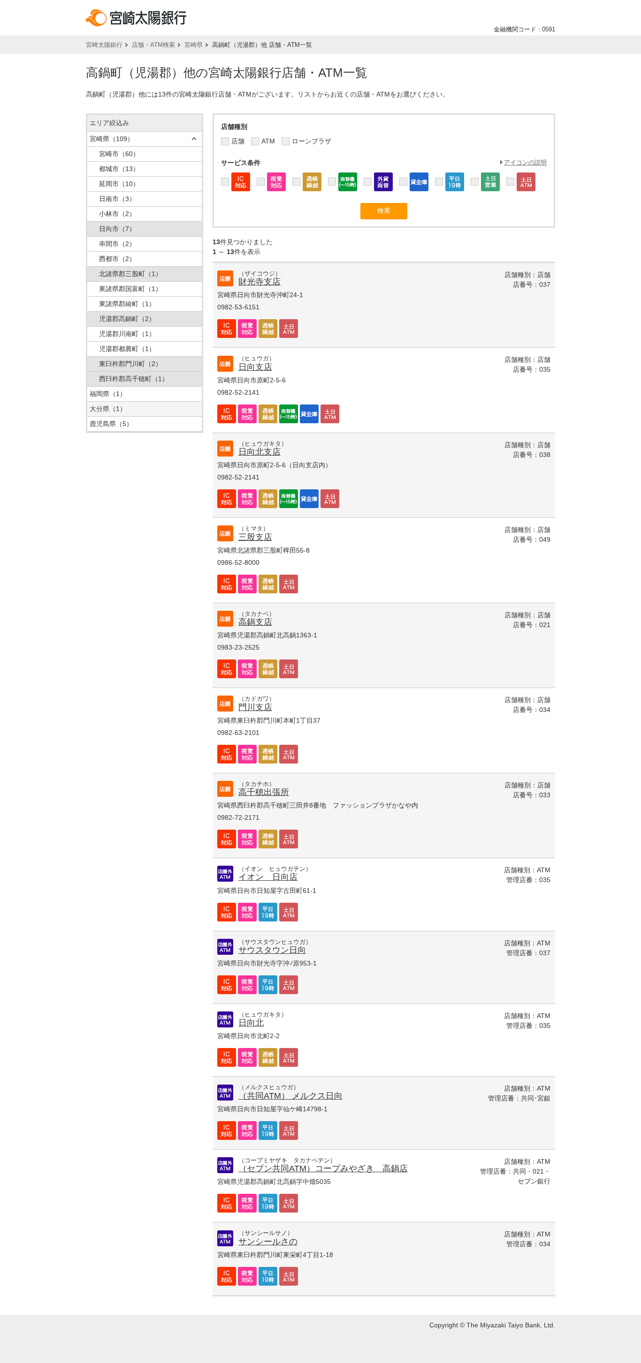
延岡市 (119, 183)
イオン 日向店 (268, 877)
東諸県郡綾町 (127, 303)
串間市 (117, 243)
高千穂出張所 (263, 792)
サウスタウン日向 (272, 950)
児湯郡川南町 (127, 333)
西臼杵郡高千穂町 (133, 378)
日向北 (251, 1022)
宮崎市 (119, 153)
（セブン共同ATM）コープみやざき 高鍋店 (323, 1168)
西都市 (117, 258)
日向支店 (255, 367)
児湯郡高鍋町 (127, 318)
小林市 (117, 213)
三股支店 (255, 537)
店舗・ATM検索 (153, 44)
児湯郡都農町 (127, 348)
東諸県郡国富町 (130, 288)
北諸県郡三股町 (130, 273)
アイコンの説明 (525, 162)
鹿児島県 (111, 423)
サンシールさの (268, 1241)
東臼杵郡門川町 (130, 363)
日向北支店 (259, 452)
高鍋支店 (255, 622)
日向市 (117, 228)
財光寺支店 (259, 281)
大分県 (108, 408)
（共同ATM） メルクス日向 (290, 1096)
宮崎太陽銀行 (104, 44)
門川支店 (255, 707)
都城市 (119, 168)
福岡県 (108, 393)
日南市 (117, 198)
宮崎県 (193, 44)
